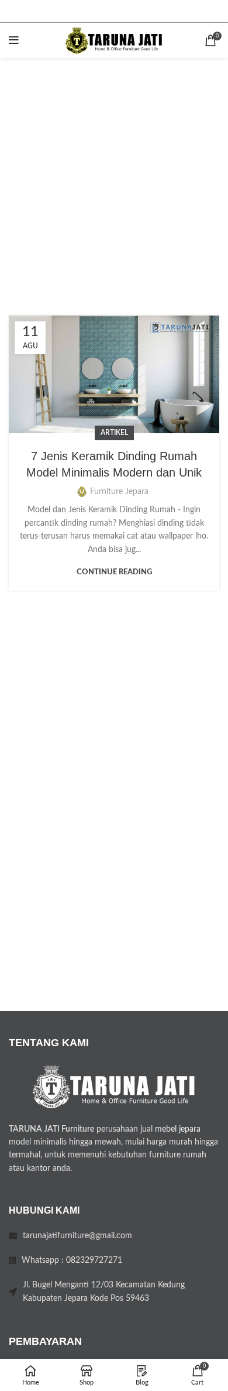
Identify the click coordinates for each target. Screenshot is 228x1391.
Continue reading (114, 572)
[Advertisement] (114, 178)
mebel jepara (178, 1129)
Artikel (114, 432)
